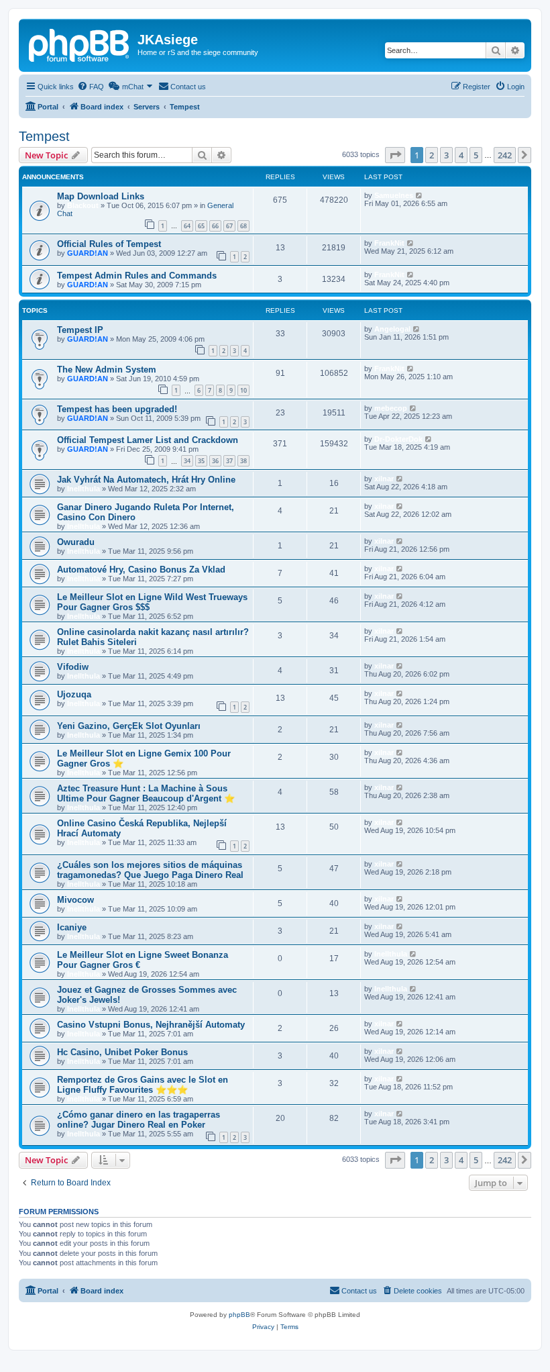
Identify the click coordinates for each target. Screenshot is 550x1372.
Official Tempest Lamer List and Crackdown (147, 440)
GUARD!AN (87, 253)
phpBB (239, 1314)
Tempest (44, 136)
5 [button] (476, 155)
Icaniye (72, 927)
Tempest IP (80, 330)
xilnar (384, 479)
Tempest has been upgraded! (117, 409)
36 (215, 460)
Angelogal (392, 329)
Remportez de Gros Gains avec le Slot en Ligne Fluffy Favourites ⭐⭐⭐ (142, 1085)
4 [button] (461, 155)
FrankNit (389, 243)
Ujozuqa (74, 694)
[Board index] (80, 43)
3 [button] (446, 155)
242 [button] (505, 155)
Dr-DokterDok (398, 439)
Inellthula (83, 489)
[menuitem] (90, 87)
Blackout (83, 205)
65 (201, 226)
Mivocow (75, 900)
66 (215, 226)
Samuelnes (393, 195)
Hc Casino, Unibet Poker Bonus (122, 1052)
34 (187, 460)
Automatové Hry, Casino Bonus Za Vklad (141, 570)
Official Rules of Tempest (109, 244)
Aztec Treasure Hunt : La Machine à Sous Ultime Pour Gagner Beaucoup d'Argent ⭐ (146, 793)
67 (229, 226)
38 (243, 460)
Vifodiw (73, 667)
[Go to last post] (419, 195)
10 (243, 390)
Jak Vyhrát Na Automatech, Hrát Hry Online (146, 480)
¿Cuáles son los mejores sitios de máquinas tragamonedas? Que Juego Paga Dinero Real (150, 870)
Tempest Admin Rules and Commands (137, 276)
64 (187, 226)
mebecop (390, 408)
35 (201, 460)
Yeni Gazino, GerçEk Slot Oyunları (129, 726)
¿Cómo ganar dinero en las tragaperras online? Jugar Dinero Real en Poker (138, 1120)
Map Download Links (100, 196)
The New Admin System (106, 369)
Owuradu (76, 542)
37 (229, 460)
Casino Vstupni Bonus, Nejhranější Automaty (151, 1025)
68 (243, 226)
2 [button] (431, 155)
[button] (395, 155)
